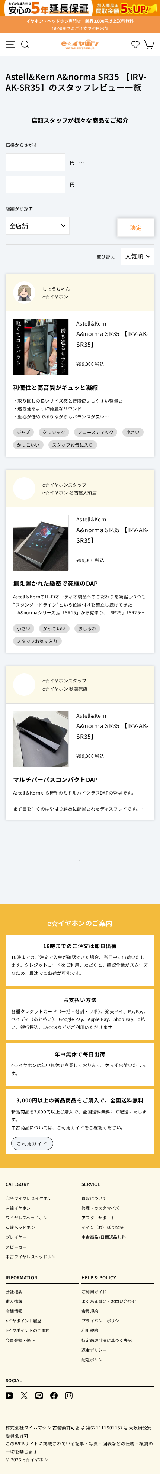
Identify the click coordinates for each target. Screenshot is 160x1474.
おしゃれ (87, 628)
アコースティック (95, 432)
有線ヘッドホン (20, 1227)
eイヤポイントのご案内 (28, 1330)
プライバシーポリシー (102, 1320)
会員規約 (89, 1311)
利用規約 (89, 1330)
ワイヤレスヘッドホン (26, 1218)
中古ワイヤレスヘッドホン (31, 1257)
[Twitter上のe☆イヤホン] (24, 1395)
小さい (133, 432)
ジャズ (23, 432)
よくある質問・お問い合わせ (108, 1301)
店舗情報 (14, 1311)
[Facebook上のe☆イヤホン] (54, 1395)
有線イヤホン (18, 1208)
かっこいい (28, 445)
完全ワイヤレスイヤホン (29, 1198)
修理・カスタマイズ (100, 1208)
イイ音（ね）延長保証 (102, 1227)
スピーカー (16, 1247)
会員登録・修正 (20, 1340)
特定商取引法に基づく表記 (106, 1340)
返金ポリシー (94, 1350)
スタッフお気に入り (72, 445)
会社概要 (14, 1291)
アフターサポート (98, 1218)
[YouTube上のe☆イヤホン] (9, 1395)
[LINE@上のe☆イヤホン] (39, 1395)
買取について (94, 1198)
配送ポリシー (94, 1360)
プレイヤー (16, 1237)
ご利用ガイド (32, 1143)
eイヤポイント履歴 (24, 1320)
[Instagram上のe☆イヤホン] (69, 1395)
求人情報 (14, 1301)
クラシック (53, 432)
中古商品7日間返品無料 (103, 1237)
